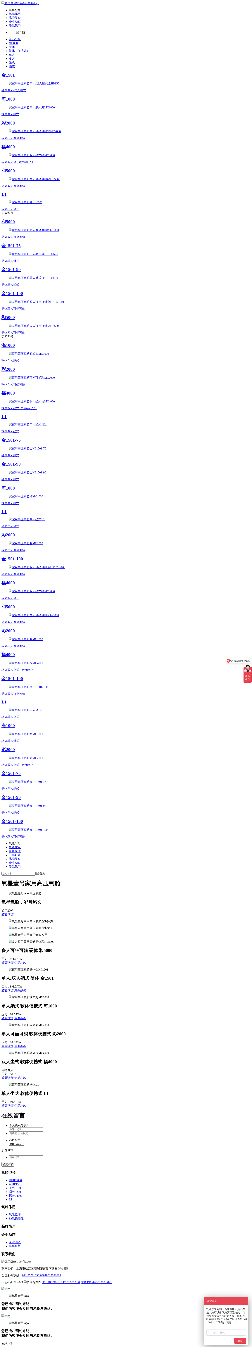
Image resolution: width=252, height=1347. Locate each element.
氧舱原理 (15, 851)
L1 (10, 1199)
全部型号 (15, 39)
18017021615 (53, 1275)
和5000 (13, 43)
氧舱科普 (15, 1246)
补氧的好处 (16, 1218)
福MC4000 (15, 1195)
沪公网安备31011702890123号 (61, 1282)
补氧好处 (15, 855)
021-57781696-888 (33, 1275)
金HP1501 (15, 1184)
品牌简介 (15, 17)
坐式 (12, 62)
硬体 (12, 47)
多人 (12, 58)
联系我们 (15, 25)
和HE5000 (15, 1180)
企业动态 (15, 21)
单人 (12, 54)
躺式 (12, 66)
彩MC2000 (15, 1191)
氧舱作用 (15, 13)
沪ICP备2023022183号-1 (96, 1282)
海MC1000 (15, 1187)
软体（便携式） (19, 50)
